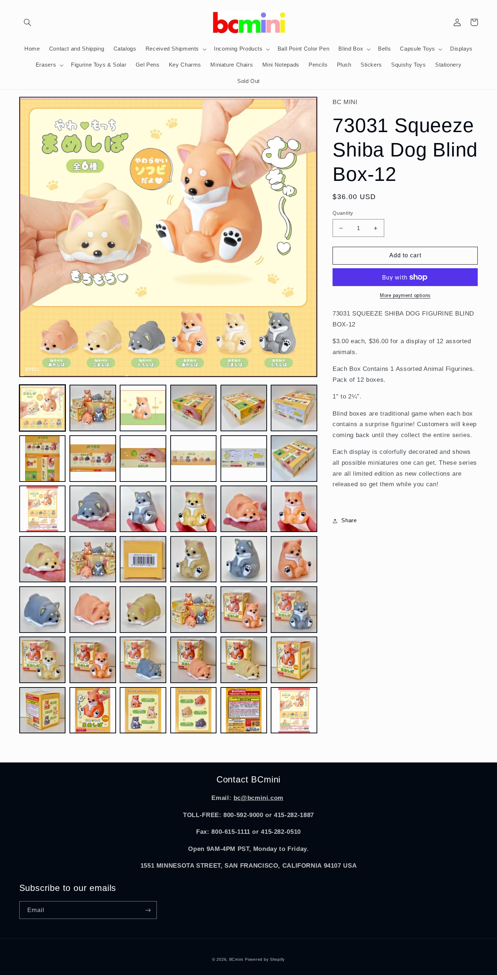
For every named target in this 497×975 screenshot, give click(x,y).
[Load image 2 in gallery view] (92, 408)
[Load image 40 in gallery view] (193, 710)
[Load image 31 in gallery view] (42, 660)
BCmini (236, 959)
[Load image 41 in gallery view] (243, 710)
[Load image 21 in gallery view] (143, 559)
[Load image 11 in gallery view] (243, 458)
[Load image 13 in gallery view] (42, 508)
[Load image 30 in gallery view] (294, 609)
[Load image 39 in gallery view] (143, 710)
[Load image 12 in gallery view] (294, 458)
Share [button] (349, 520)
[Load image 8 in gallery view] (92, 458)
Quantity (343, 213)
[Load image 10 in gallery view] (193, 458)
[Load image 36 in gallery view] (294, 660)
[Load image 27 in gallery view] (143, 609)
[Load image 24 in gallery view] (294, 559)
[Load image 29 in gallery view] (243, 609)
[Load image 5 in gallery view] (243, 408)
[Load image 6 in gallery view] (294, 408)
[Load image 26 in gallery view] (92, 609)
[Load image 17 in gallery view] (243, 508)
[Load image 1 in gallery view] (42, 408)
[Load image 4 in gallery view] (193, 408)
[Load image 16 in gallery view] (193, 508)
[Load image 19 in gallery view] (42, 559)
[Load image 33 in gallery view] (143, 660)
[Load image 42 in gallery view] (294, 710)
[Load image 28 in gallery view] (193, 609)
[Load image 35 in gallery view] (243, 660)
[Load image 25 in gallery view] (42, 609)
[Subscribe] (147, 910)
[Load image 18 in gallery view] (294, 508)
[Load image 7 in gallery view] (42, 458)
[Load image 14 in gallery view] (92, 508)
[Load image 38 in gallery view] (92, 710)
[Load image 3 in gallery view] (143, 408)
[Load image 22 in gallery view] (193, 559)
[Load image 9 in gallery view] (143, 458)
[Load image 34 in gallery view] (193, 660)
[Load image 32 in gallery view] (92, 660)
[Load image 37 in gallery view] (42, 710)
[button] (27, 22)
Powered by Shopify (265, 959)
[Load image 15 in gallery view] (143, 508)
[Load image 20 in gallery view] (92, 559)
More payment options (405, 295)
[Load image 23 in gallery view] (243, 559)
